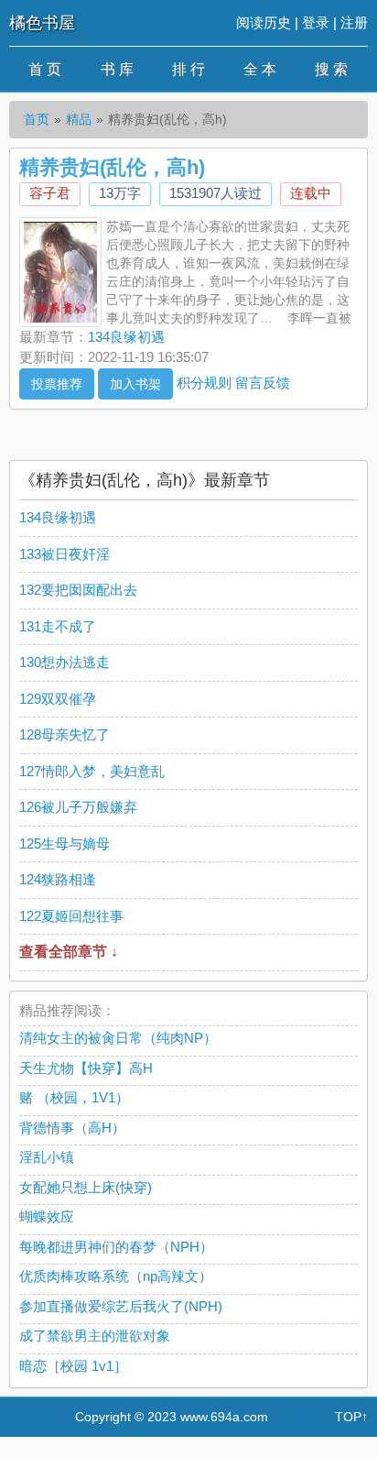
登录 (315, 22)
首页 (36, 119)
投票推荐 (56, 384)
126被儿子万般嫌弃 (78, 807)
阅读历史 (263, 22)
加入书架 (135, 384)
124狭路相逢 (57, 879)
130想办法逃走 (64, 662)
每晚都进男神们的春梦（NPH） (116, 1246)
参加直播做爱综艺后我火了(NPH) (120, 1306)
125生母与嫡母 (64, 843)
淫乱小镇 (46, 1157)
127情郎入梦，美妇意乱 (92, 771)
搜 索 (331, 69)
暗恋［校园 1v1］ (73, 1366)
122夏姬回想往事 (71, 916)
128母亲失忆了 (64, 734)
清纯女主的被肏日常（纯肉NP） (118, 1038)
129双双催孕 (57, 699)
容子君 (49, 193)
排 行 (188, 69)
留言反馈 (262, 381)
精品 (79, 119)
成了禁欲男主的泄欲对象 (94, 1335)
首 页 (44, 69)
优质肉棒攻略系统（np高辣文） (115, 1276)
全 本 (259, 69)
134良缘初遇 (126, 337)
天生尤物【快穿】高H (86, 1068)
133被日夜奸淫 (64, 554)
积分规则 (204, 381)
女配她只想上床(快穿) (85, 1187)
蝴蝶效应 (46, 1216)
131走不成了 (57, 626)
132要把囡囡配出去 (78, 589)
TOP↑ (351, 1416)
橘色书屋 (42, 23)
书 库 (117, 69)
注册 (354, 22)
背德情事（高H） (72, 1127)
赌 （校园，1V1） (74, 1097)
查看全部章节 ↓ (68, 951)
